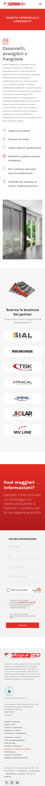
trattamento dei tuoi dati (27, 602)
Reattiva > (8, 777)
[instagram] (12, 782)
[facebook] (6, 782)
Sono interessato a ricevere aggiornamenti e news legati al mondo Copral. (23, 616)
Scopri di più (9, 712)
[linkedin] (17, 782)
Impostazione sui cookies (15, 774)
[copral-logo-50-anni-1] (15, 3)
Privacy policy (22, 771)
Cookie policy (34, 771)
